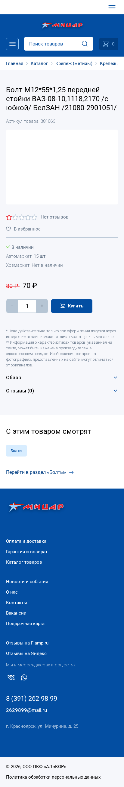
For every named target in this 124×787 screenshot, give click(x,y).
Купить (75, 306)
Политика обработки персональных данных (53, 777)
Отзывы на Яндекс (26, 653)
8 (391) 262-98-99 (31, 698)
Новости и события (27, 581)
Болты (16, 450)
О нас (12, 592)
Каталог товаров (24, 562)
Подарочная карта (25, 623)
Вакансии (16, 613)
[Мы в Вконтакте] (11, 678)
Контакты (16, 602)
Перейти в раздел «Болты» (36, 472)
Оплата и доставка (26, 541)
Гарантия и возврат (27, 551)
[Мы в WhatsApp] (24, 678)
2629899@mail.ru (26, 710)
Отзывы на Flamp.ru (27, 643)
